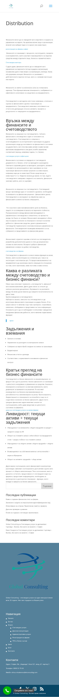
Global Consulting (12, 524)
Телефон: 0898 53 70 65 (15, 668)
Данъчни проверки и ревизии (17, 509)
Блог (9, 647)
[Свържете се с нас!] (7, 690)
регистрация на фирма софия (17, 49)
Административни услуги (21, 634)
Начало (10, 618)
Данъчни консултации (20, 631)
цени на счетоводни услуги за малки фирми (22, 410)
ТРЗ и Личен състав (19, 641)
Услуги (10, 625)
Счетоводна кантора (13, 62)
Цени (11, 321)
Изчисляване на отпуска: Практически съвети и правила (26, 506)
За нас (10, 621)
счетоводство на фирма (14, 251)
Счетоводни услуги (19, 627)
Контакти (11, 651)
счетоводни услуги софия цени (17, 156)
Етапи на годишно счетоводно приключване (22, 513)
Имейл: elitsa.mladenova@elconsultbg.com (21, 672)
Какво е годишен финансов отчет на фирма (22, 499)
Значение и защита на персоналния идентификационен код (28, 502)
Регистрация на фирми (20, 637)
